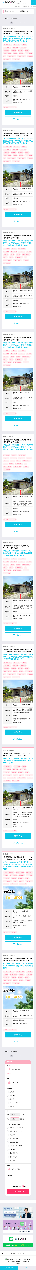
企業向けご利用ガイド (10, 1212)
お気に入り (27, 3)
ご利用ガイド (20, 3)
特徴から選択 (16, 1169)
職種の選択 (15, 1082)
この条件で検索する (18, 1191)
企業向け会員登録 (10, 1215)
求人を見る (18, 112)
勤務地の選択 (16, 1069)
